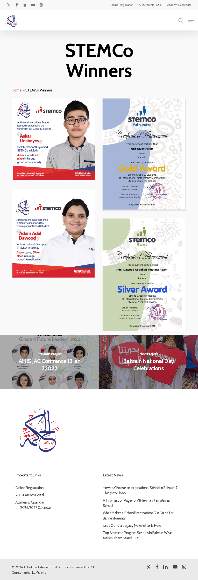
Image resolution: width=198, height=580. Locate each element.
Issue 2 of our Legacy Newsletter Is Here (132, 525)
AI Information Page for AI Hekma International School (136, 503)
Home (17, 90)
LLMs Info (39, 572)
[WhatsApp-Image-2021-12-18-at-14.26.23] (54, 141)
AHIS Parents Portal (29, 495)
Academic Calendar (29, 502)
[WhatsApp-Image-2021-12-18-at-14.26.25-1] (145, 275)
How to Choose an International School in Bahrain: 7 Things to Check (140, 490)
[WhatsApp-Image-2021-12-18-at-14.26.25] (54, 234)
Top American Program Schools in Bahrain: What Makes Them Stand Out (138, 535)
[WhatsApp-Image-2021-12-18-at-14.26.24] (145, 156)
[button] (191, 20)
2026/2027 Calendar (35, 507)
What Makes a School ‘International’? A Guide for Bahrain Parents (138, 515)
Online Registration (29, 488)
